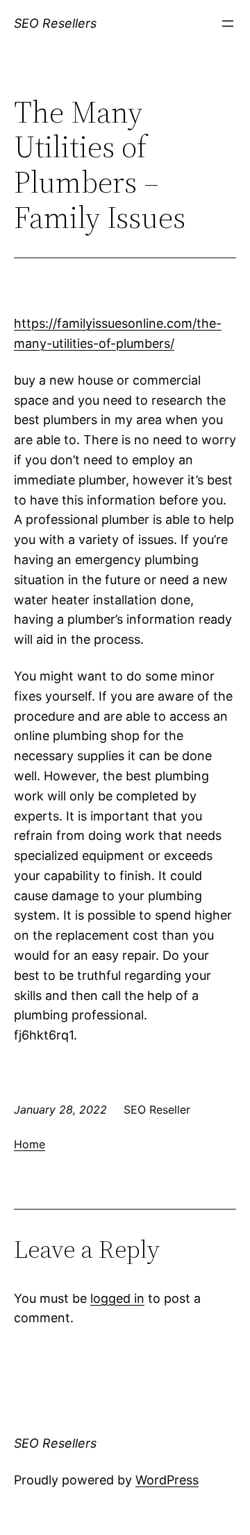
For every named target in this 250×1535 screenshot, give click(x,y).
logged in (117, 1298)
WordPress (167, 1480)
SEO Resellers (55, 23)
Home (29, 1144)
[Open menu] (227, 23)
